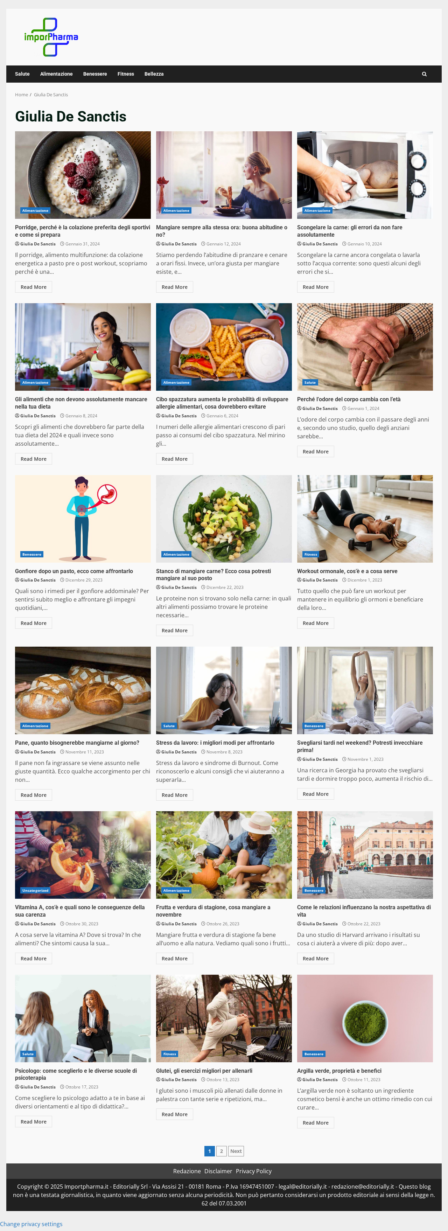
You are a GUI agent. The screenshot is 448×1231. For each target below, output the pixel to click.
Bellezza (154, 74)
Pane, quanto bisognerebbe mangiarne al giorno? (83, 690)
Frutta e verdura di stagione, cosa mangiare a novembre (224, 855)
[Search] (424, 74)
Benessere (95, 74)
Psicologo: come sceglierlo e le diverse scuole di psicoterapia (83, 1018)
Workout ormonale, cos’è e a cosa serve (365, 519)
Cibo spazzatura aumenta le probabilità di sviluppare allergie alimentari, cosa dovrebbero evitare (224, 347)
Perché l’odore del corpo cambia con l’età (365, 347)
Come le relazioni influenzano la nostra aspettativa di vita (365, 855)
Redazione (187, 1171)
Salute (22, 74)
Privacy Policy (254, 1171)
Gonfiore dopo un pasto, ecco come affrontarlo (83, 519)
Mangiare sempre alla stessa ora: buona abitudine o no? (224, 175)
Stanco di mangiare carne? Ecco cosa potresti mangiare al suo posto (224, 519)
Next (236, 1151)
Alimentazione (56, 74)
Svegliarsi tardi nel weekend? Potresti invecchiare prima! (365, 690)
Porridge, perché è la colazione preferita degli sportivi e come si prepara (83, 175)
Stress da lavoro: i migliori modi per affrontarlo (224, 690)
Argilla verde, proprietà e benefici (365, 1018)
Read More (34, 287)
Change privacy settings (31, 1224)
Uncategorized (35, 890)
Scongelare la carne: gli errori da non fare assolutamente (365, 175)
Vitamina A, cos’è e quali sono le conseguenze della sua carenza (83, 855)
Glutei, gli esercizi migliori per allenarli (224, 1018)
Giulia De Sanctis (38, 244)
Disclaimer (218, 1171)
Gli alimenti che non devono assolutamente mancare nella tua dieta (83, 347)
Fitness (126, 74)
